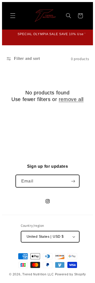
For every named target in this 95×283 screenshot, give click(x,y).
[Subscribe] (73, 181)
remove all (71, 99)
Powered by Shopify (70, 274)
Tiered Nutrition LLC (38, 274)
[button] (12, 16)
